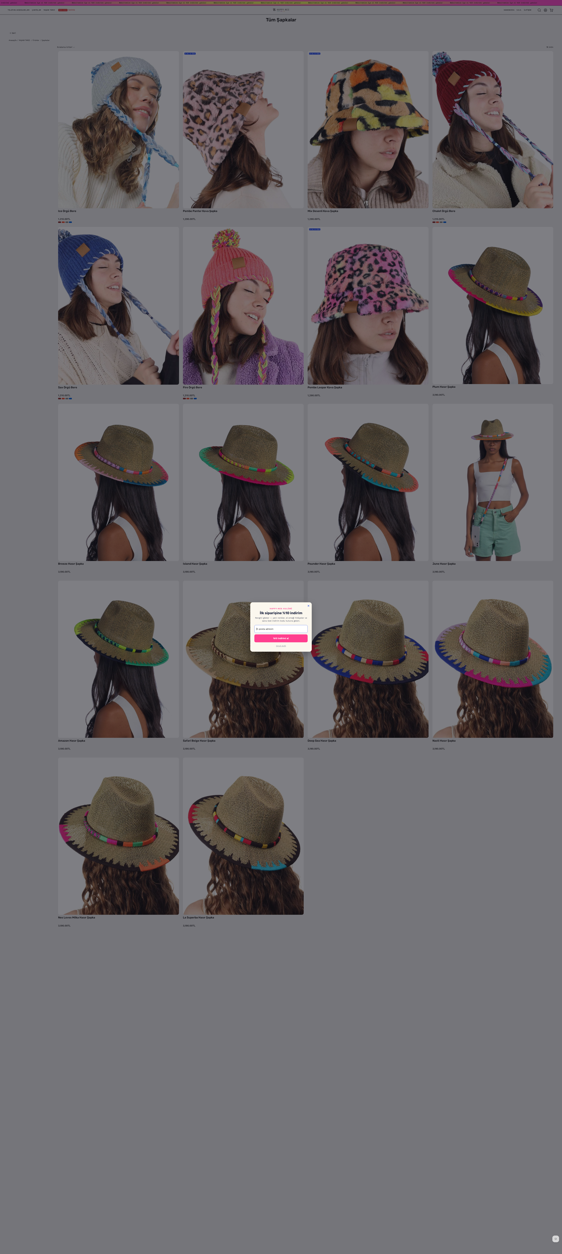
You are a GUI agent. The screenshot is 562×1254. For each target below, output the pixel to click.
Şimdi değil (281, 646)
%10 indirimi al (281, 638)
